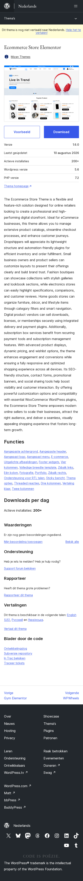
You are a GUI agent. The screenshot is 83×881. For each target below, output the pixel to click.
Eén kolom (11, 472)
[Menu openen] (76, 6)
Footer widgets (49, 462)
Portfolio (41, 472)
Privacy (9, 738)
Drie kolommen (51, 483)
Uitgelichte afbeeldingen (20, 462)
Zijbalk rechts (57, 472)
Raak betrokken (55, 751)
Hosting (10, 731)
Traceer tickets (14, 663)
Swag (50, 773)
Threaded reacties (26, 483)
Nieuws (9, 724)
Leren (8, 751)
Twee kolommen (23, 488)
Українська (35, 619)
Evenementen (54, 758)
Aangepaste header (52, 451)
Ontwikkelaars (14, 765)
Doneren (52, 765)
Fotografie (26, 472)
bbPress (12, 800)
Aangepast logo (14, 456)
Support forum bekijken (20, 568)
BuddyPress (15, 807)
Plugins (49, 731)
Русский (17, 619)
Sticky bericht (55, 478)
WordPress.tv (16, 773)
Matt (9, 793)
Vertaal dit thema (15, 628)
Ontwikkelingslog (15, 648)
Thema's (50, 724)
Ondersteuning (14, 758)
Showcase (51, 716)
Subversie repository (18, 653)
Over (7, 716)
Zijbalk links (65, 467)
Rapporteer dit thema (18, 595)
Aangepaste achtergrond (21, 451)
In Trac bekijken (14, 658)
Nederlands (21, 826)
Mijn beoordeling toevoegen (23, 541)
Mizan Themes (20, 56)
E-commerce (59, 456)
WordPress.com (17, 786)
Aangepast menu (38, 456)
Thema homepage (16, 186)
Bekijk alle (72, 541)
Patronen (50, 738)
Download (61, 132)
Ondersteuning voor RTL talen (24, 478)
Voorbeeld (22, 132)
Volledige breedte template (37, 467)
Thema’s (9, 18)
